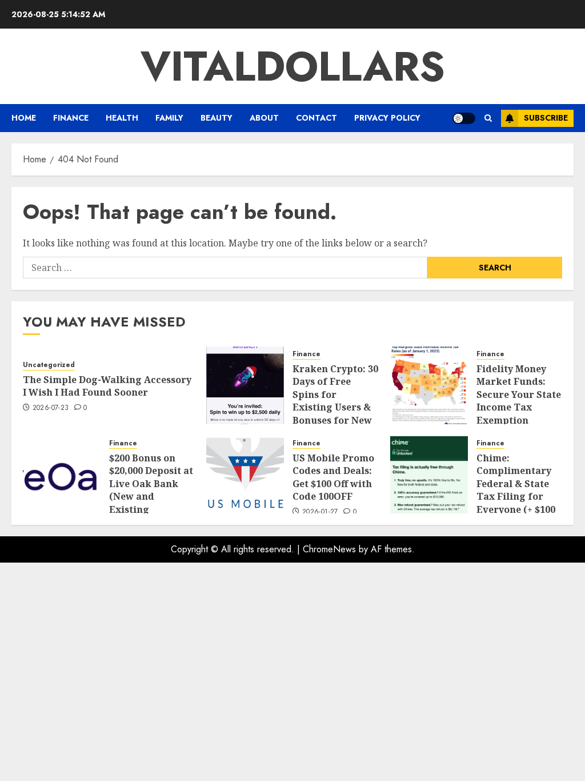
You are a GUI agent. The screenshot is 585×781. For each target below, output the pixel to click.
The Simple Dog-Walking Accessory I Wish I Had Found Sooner (107, 386)
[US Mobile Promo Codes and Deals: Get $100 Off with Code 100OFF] (245, 474)
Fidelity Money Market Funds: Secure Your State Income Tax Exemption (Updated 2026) (518, 400)
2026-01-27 (320, 512)
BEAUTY (217, 117)
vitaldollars (293, 66)
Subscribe (546, 117)
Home (23, 117)
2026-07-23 (51, 408)
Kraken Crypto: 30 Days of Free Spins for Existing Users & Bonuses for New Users (335, 400)
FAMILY (169, 117)
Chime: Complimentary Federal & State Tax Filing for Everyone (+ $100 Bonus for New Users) (515, 496)
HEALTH (122, 117)
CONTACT (316, 117)
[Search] (488, 118)
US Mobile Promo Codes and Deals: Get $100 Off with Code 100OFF (333, 477)
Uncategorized (49, 365)
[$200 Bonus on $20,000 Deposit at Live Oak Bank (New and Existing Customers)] (62, 474)
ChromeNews (329, 549)
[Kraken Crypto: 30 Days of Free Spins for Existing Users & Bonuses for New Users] (245, 385)
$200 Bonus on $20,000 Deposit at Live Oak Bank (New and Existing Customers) (151, 490)
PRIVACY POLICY (387, 117)
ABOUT (264, 117)
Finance (71, 117)
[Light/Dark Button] (463, 118)
